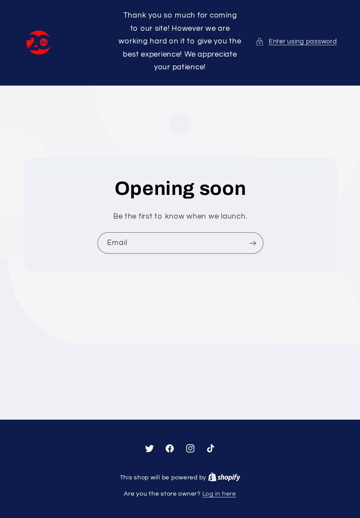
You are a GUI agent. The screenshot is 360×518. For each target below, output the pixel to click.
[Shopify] (224, 478)
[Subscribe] (252, 243)
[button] (296, 41)
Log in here (219, 494)
